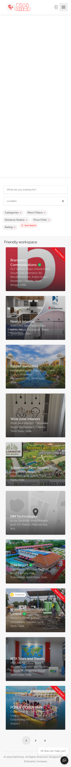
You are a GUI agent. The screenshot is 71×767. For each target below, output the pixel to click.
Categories (12, 212)
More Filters (35, 212)
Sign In (56, 7)
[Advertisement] (35, 58)
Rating (9, 227)
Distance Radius (15, 219)
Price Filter (40, 219)
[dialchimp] (20, 7)
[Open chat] (64, 760)
